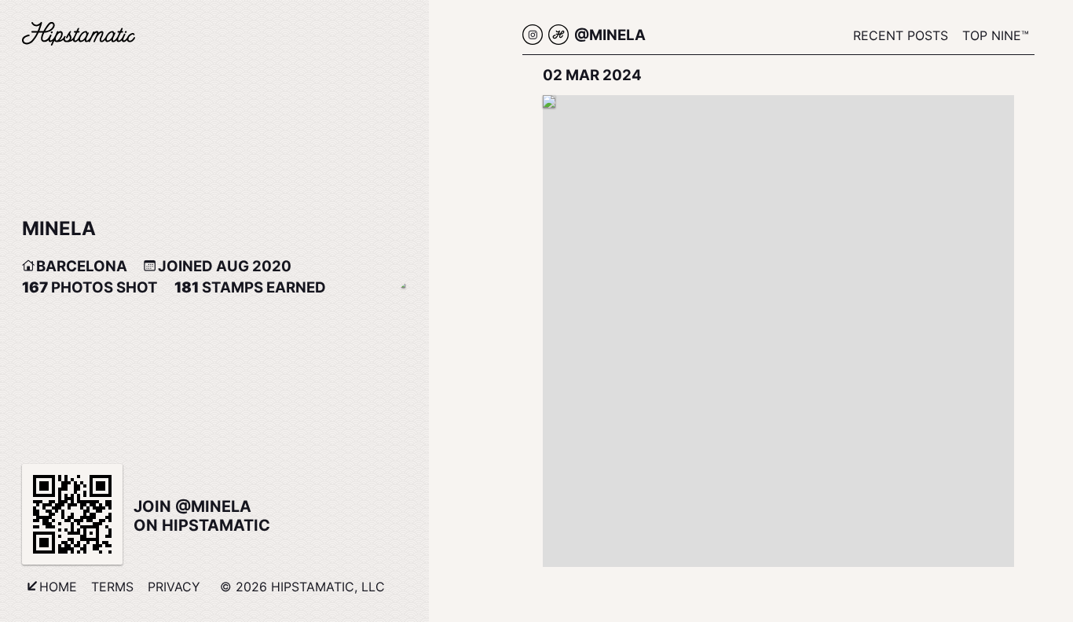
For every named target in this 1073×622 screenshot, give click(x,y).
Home (58, 586)
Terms (112, 586)
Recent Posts (900, 35)
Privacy (174, 586)
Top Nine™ (995, 35)
